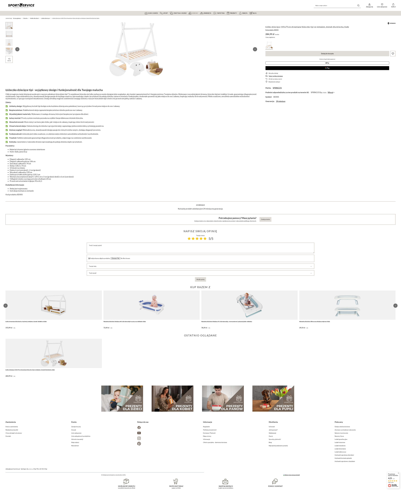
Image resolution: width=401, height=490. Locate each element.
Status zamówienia (12, 426)
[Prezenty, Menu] (237, 13)
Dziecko (25, 18)
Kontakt (8, 436)
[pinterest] (167, 443)
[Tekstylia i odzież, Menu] (187, 13)
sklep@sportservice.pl (13, 469)
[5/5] (205, 238)
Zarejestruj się (76, 426)
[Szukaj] (358, 5)
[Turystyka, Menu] (225, 13)
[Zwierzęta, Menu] (212, 13)
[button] (17, 49)
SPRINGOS (277, 88)
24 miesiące (280, 101)
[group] (136, 49)
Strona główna (17, 18)
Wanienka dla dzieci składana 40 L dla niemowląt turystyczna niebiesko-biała (124, 321)
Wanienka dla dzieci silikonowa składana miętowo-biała (314, 321)
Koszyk (73, 430)
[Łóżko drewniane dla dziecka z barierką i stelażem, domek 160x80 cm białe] (54, 305)
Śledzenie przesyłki (12, 430)
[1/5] (189, 238)
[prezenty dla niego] (223, 399)
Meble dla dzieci (34, 18)
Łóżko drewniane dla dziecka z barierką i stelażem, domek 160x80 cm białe (26, 321)
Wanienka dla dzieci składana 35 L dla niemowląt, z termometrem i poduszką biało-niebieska (226, 321)
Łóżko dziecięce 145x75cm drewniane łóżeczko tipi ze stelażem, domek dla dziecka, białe (30, 370)
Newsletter (75, 445)
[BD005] (269, 45)
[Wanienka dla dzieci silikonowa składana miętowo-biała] (347, 305)
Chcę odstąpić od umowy (14, 433)
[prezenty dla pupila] (273, 399)
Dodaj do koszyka (327, 53)
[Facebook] (167, 427)
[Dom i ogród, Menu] (158, 13)
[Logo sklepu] (21, 5)
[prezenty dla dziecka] (122, 399)
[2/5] (193, 238)
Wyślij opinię (200, 279)
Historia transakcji (77, 439)
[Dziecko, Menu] (198, 13)
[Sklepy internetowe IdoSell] (291, 475)
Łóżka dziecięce (45, 18)
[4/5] (201, 238)
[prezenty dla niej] (172, 399)
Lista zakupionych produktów (80, 436)
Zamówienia (11, 422)
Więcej (330, 92)
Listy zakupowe (76, 433)
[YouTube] (167, 433)
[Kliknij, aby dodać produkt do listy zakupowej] (392, 53)
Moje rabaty (75, 442)
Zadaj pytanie (265, 219)
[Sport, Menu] (168, 13)
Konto (74, 422)
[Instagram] (167, 438)
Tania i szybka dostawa (276, 76)
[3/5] (197, 238)
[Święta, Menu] (248, 13)
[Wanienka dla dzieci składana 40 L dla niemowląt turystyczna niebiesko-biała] (151, 305)
